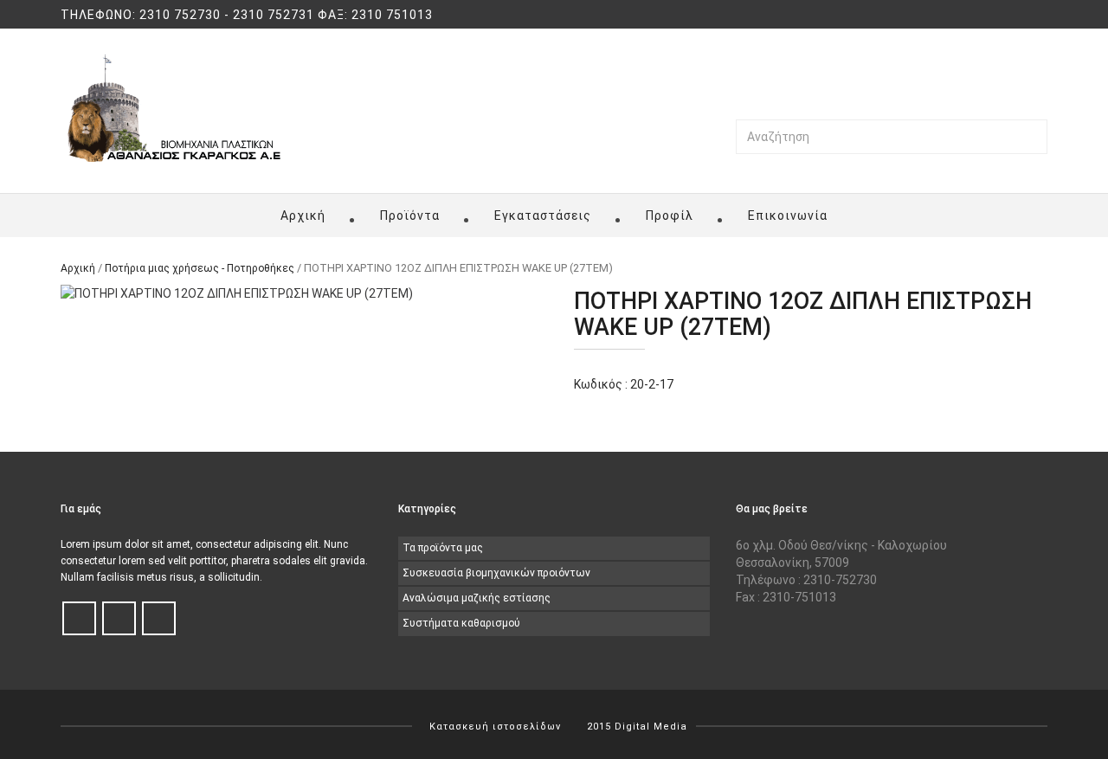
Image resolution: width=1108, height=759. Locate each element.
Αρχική (302, 215)
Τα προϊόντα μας (443, 548)
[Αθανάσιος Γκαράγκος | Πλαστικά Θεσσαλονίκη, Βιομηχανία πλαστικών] (174, 108)
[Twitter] (1024, 16)
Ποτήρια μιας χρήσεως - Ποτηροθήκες (199, 268)
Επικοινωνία (788, 215)
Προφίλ (669, 215)
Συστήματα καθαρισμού (461, 623)
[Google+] (1042, 16)
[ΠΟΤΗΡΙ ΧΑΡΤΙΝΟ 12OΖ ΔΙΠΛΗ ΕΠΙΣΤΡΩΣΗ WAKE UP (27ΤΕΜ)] (297, 293)
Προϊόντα (410, 215)
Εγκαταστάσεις (542, 215)
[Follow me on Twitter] (119, 619)
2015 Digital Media (637, 726)
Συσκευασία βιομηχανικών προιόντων (496, 573)
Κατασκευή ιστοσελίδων (495, 726)
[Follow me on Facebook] (79, 619)
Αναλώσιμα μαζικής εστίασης (477, 598)
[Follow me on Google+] (159, 619)
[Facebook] (1006, 16)
